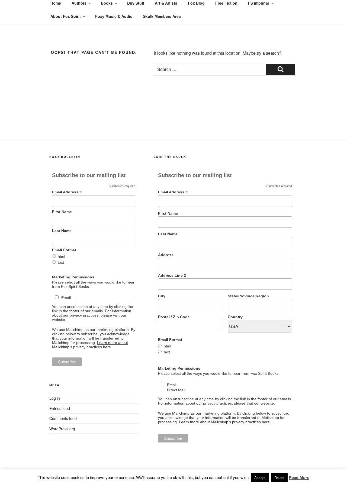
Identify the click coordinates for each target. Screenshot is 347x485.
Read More (299, 477)
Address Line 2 (172, 275)
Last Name (62, 231)
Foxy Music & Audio (114, 16)
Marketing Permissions (73, 277)
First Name (62, 212)
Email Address (67, 192)
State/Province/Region (248, 296)
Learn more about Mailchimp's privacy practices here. (90, 344)
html (61, 256)
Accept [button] (259, 477)
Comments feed (63, 418)
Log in (54, 398)
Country (235, 317)
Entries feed (59, 408)
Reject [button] (279, 477)
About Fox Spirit (65, 16)
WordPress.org (62, 428)
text (61, 262)
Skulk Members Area (162, 16)
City (161, 296)
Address (166, 255)
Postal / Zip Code (174, 317)
